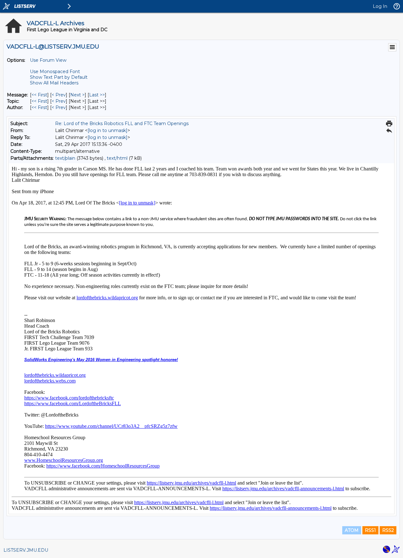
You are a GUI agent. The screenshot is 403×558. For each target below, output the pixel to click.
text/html (117, 158)
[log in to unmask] (108, 130)
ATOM (352, 530)
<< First (39, 95)
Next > (77, 95)
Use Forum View (48, 60)
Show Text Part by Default (59, 77)
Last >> (97, 95)
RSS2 (388, 530)
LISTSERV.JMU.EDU (25, 550)
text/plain (65, 158)
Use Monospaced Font (55, 71)
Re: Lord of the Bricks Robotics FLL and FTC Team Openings (122, 123)
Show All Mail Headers (54, 83)
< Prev (59, 95)
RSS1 (370, 530)
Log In (380, 6)
